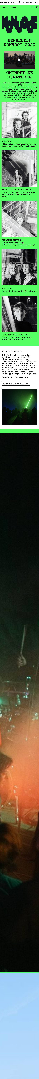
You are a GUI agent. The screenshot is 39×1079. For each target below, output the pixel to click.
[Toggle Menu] (32, 7)
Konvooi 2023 (9, 7)
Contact (29, 2)
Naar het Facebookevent (15, 384)
